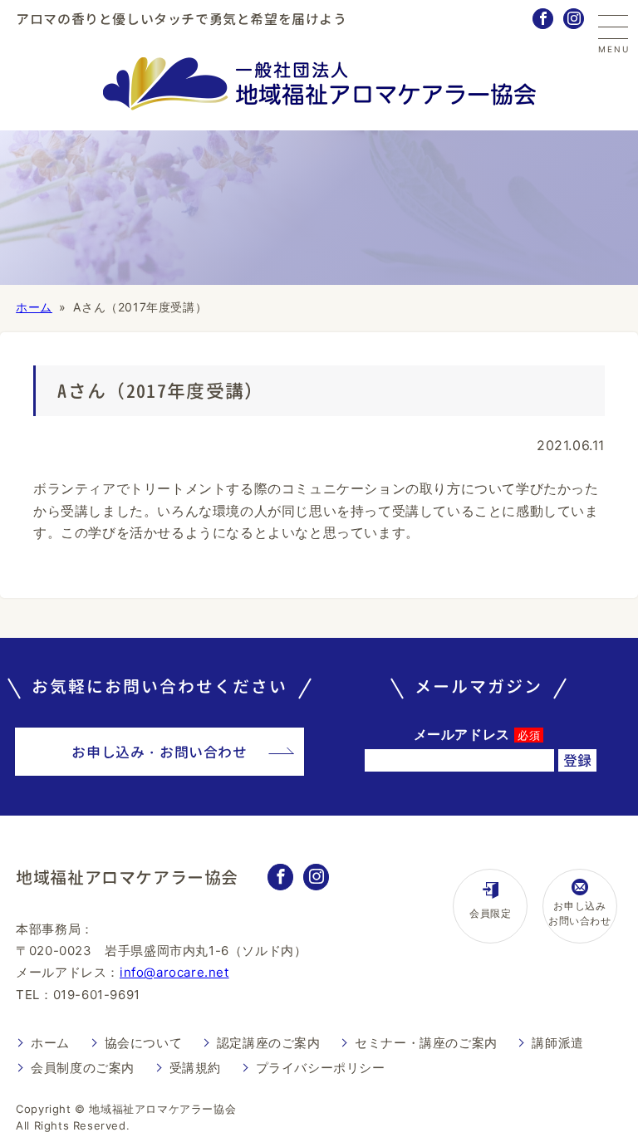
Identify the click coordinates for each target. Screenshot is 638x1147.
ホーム (34, 307)
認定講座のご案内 (269, 1043)
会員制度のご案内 (83, 1068)
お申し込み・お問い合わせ (159, 752)
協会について (144, 1043)
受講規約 (195, 1068)
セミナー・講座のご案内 (426, 1043)
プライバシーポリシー (320, 1068)
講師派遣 (557, 1043)
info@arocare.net (174, 972)
